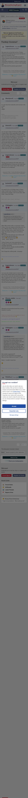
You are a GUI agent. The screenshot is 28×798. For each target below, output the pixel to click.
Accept (14, 406)
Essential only (14, 411)
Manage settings (14, 415)
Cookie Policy (16, 391)
